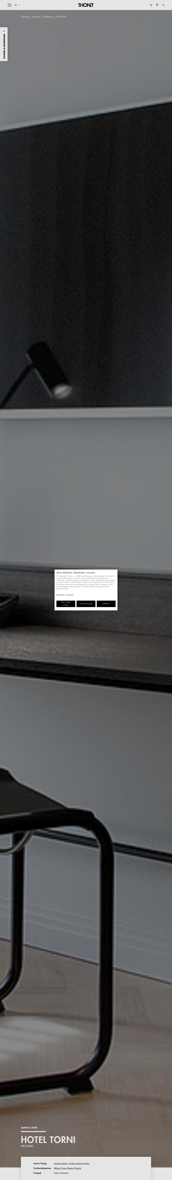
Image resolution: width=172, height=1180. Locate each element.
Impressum (70, 595)
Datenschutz (60, 595)
